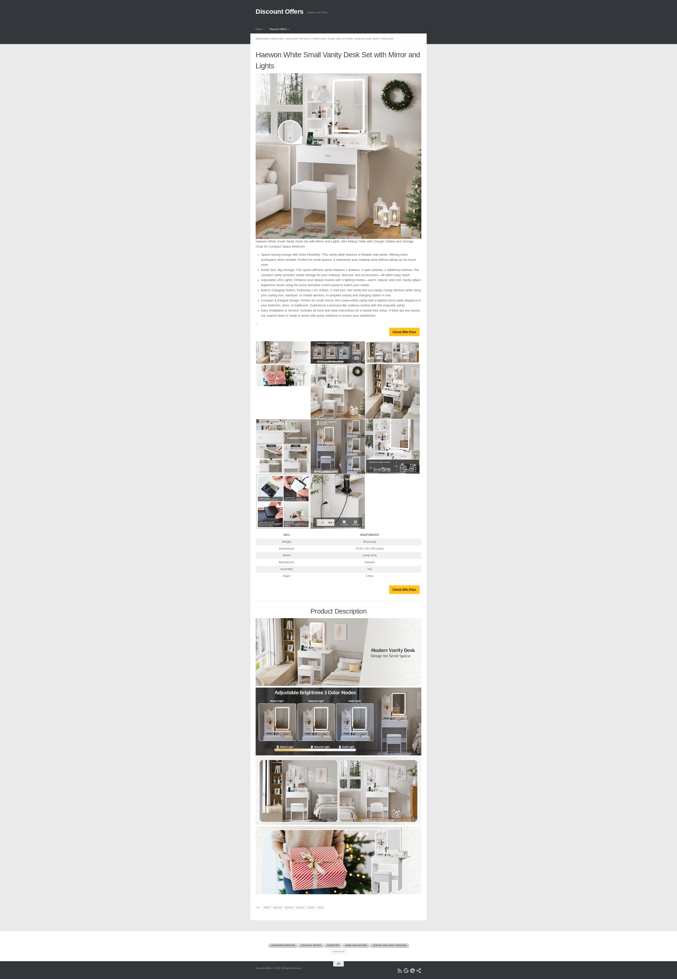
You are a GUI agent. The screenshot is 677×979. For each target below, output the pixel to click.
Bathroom (278, 907)
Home (258, 29)
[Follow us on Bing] (412, 970)
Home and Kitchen (340, 38)
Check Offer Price (404, 331)
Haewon (311, 907)
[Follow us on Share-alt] (418, 970)
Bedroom (289, 907)
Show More (338, 952)
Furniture (318, 38)
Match (320, 907)
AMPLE (267, 907)
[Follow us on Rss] (399, 970)
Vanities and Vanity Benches (374, 38)
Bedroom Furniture (269, 38)
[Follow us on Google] (406, 970)
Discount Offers (280, 11)
